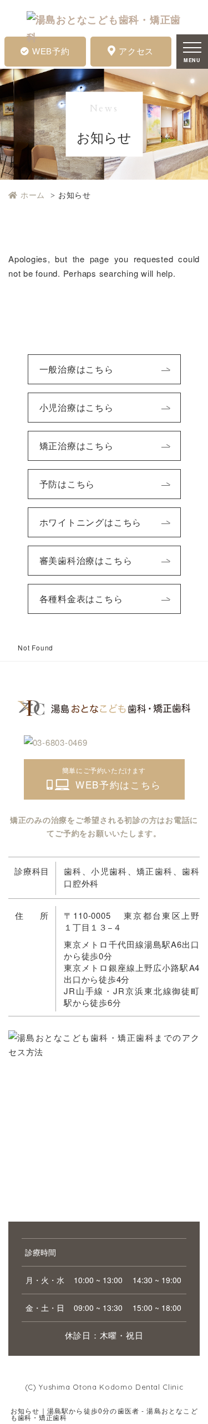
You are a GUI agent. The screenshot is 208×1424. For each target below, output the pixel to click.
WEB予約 (51, 51)
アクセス (136, 51)
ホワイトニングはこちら (90, 522)
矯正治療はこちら (76, 445)
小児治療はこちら (76, 407)
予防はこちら (67, 483)
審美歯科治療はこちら (86, 560)
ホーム (33, 194)
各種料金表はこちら (81, 598)
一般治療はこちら (76, 369)
